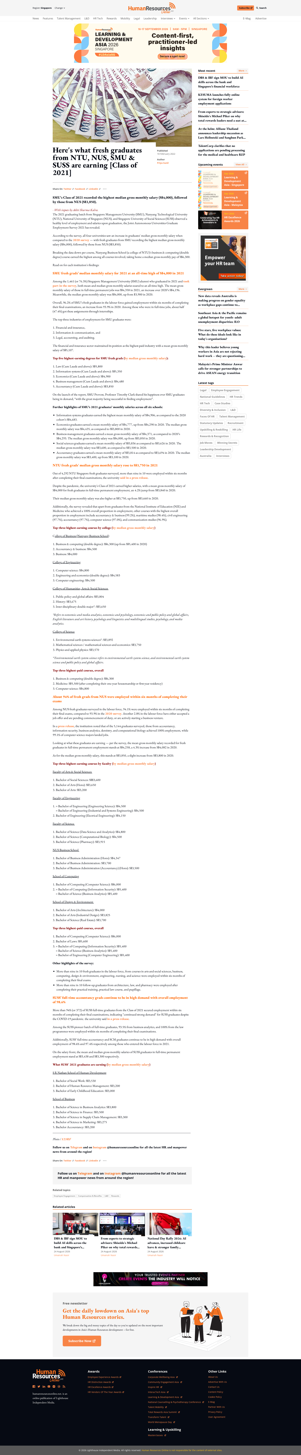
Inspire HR (155, 1387)
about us (213, 1376)
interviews (167, 18)
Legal (137, 18)
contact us (213, 1386)
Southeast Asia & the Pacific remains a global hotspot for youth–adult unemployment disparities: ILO (222, 317)
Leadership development (215, 449)
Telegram (76, 1147)
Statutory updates (211, 423)
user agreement (216, 1416)
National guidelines (212, 397)
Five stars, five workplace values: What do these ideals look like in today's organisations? (219, 334)
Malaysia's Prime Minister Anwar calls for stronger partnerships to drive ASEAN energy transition (220, 368)
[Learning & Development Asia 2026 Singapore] (150, 43)
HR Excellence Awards (99, 1387)
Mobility (125, 18)
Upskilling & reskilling (214, 429)
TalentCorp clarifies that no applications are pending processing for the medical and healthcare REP (221, 150)
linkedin (93, 189)
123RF (66, 1139)
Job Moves (206, 442)
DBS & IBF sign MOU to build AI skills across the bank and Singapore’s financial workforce (220, 82)
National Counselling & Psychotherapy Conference (174, 1402)
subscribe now (84, 1342)
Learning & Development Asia (164, 1397)
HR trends (236, 397)
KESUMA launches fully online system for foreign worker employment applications (219, 99)
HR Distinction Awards (99, 1382)
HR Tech (98, 18)
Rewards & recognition (214, 436)
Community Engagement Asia (164, 1382)
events (183, 18)
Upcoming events (221, 164)
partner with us (216, 1406)
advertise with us (217, 1381)
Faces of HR (207, 416)
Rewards (112, 18)
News (36, 18)
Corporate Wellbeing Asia (161, 1377)
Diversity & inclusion (213, 410)
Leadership (150, 18)
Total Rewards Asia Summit (162, 1412)
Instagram (99, 1147)
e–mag (247, 18)
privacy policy (215, 1411)
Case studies (222, 403)
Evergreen (221, 289)
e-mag (211, 1401)
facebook (80, 189)
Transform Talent (158, 1417)
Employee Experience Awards (103, 1377)
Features (48, 18)
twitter (67, 189)
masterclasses (157, 1435)
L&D (86, 18)
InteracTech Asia (158, 1392)
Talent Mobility (157, 1407)
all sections (200, 18)
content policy (215, 1391)
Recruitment (235, 423)
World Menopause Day (160, 1422)
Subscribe (246, 8)
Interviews (222, 456)
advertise (261, 18)
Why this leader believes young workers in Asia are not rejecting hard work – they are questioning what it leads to (220, 351)
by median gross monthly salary (145, 358)
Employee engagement (64, 1196)
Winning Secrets (227, 442)
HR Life (236, 429)
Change (59, 7)
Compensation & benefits (90, 1196)
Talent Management (69, 18)
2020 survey (81, 240)
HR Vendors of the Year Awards (104, 1392)
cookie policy (215, 1396)
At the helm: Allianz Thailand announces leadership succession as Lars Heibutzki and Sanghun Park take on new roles (220, 133)
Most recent (221, 71)
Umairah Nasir (61, 1255)
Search (263, 7)
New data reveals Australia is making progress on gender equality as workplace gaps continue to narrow (221, 300)
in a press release (118, 1019)
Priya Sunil (163, 162)
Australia (205, 456)
